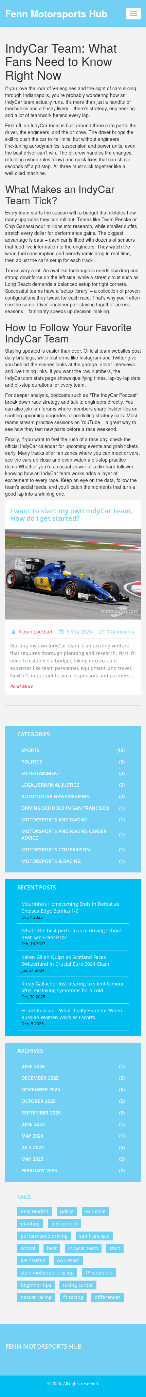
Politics (73, 761)
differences (108, 1297)
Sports (73, 750)
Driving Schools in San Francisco (73, 808)
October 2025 (73, 1101)
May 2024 (73, 1136)
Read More (21, 686)
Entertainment (73, 773)
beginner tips (36, 1285)
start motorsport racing (47, 1272)
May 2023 (73, 1159)
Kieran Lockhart (34, 631)
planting (30, 1223)
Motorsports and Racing (73, 819)
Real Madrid (35, 1211)
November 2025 (73, 1089)
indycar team (83, 1248)
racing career (78, 1285)
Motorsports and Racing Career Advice (73, 834)
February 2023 (73, 1170)
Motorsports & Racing (73, 861)
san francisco (94, 1236)
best (52, 1248)
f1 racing (73, 1297)
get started (33, 1260)
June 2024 (73, 1124)
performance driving (44, 1236)
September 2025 (73, 1112)
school (28, 1248)
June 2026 (73, 1066)
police (67, 1211)
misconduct (64, 1223)
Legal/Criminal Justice (73, 785)
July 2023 (73, 1147)
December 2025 (73, 1078)
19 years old (99, 1272)
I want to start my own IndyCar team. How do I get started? (71, 514)
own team (68, 1260)
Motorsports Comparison (73, 849)
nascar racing (36, 1297)
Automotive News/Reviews (73, 796)
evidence (95, 1211)
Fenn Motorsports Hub (56, 13)
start (115, 1248)
